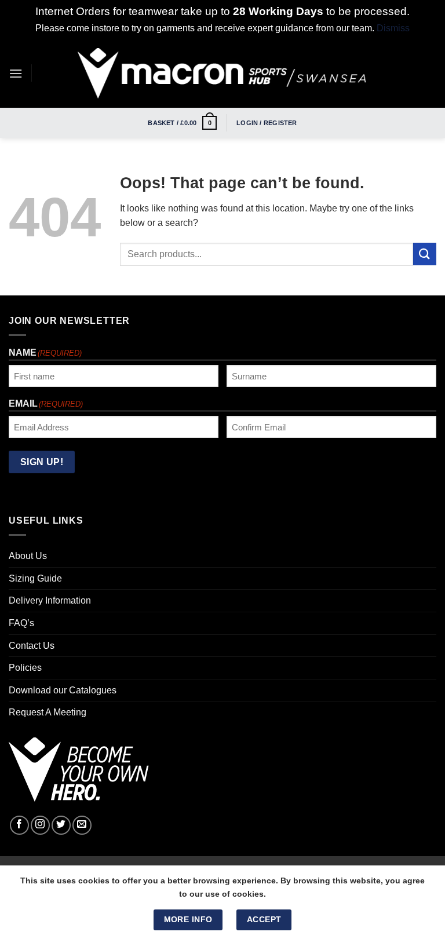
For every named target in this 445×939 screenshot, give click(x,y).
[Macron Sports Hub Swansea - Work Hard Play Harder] (222, 73)
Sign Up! (42, 462)
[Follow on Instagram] (40, 825)
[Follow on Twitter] (61, 825)
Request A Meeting (47, 712)
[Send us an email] (82, 825)
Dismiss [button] (393, 28)
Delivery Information (50, 600)
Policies (25, 668)
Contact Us (31, 646)
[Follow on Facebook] (19, 825)
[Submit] (424, 254)
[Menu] (16, 73)
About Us (28, 556)
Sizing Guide (35, 578)
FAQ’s (21, 623)
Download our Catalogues (62, 690)
